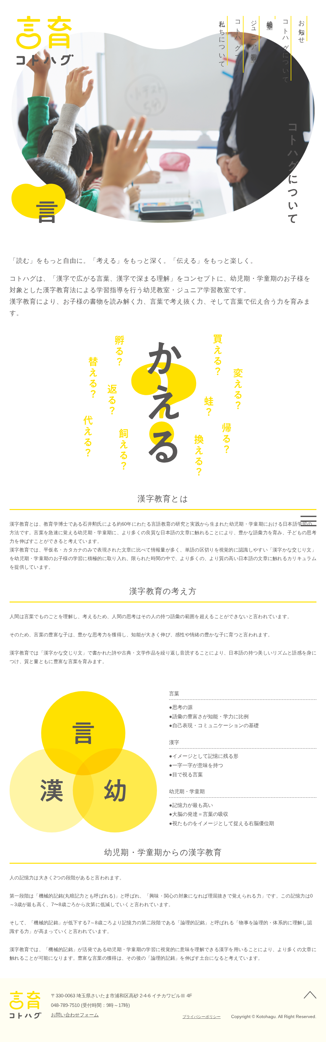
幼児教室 (269, 17)
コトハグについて (285, 48)
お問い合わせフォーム (75, 1014)
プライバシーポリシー (201, 1017)
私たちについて (222, 40)
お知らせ (301, 28)
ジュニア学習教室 (254, 33)
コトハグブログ (238, 44)
